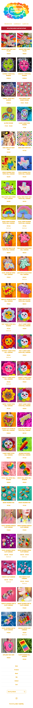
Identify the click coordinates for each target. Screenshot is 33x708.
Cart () (25, 23)
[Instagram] (16, 698)
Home (16, 666)
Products (8, 23)
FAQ (16, 677)
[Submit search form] (24, 692)
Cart (16, 684)
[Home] (16, 10)
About (16, 673)
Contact (17, 23)
